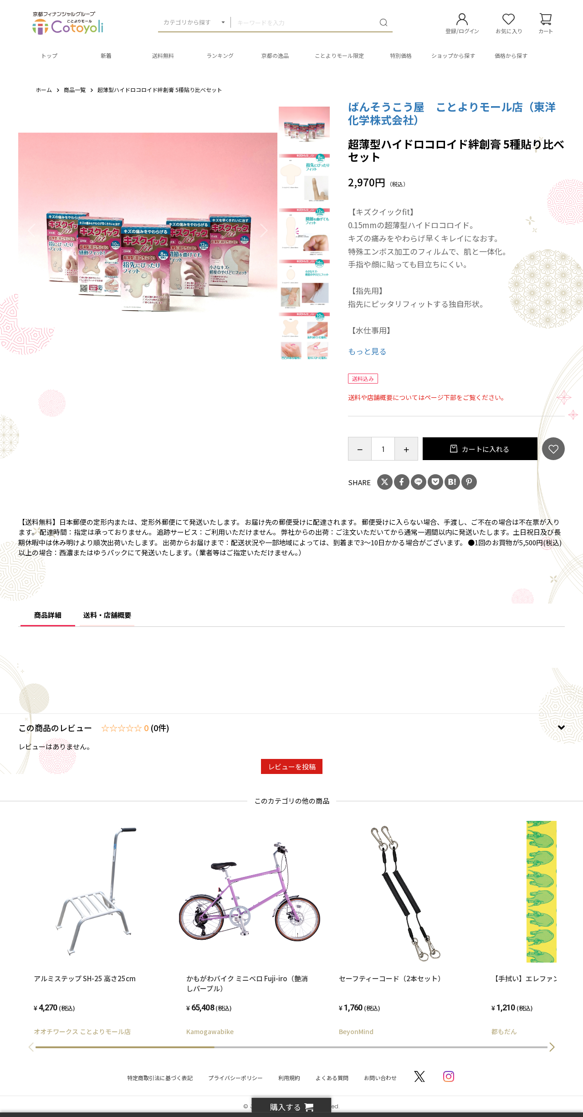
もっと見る (367, 351)
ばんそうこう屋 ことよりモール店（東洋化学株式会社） (452, 113)
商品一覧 (75, 89)
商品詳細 (47, 615)
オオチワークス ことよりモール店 (82, 1031)
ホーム (44, 89)
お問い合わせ (380, 1077)
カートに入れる (485, 449)
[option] (148, 230)
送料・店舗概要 (107, 615)
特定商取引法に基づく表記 (160, 1077)
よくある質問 (332, 1077)
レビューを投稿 (292, 766)
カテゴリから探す (187, 22)
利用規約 (289, 1077)
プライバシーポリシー (235, 1077)
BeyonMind (356, 1031)
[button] (552, 1047)
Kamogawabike (210, 1031)
